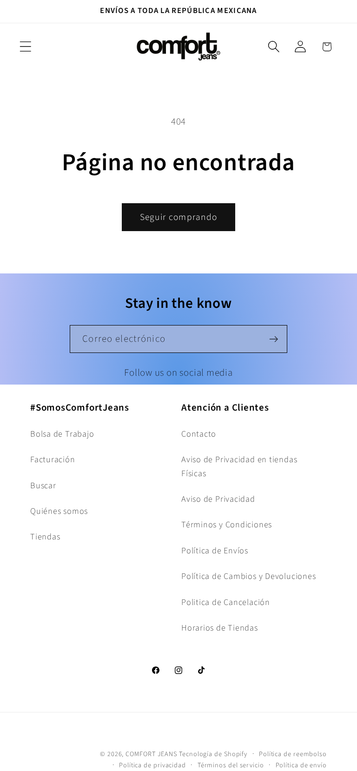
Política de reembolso (293, 754)
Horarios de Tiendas (219, 628)
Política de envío (301, 765)
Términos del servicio (231, 765)
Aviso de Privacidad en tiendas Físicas (239, 466)
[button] (25, 46)
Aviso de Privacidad (218, 499)
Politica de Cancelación (225, 602)
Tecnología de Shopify (213, 754)
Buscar (43, 485)
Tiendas (45, 537)
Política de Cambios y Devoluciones (248, 576)
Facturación (52, 459)
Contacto (198, 434)
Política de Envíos (214, 551)
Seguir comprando (179, 217)
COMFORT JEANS (151, 754)
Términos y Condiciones (226, 524)
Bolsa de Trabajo (62, 434)
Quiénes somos (59, 511)
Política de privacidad (152, 765)
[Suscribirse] (273, 339)
